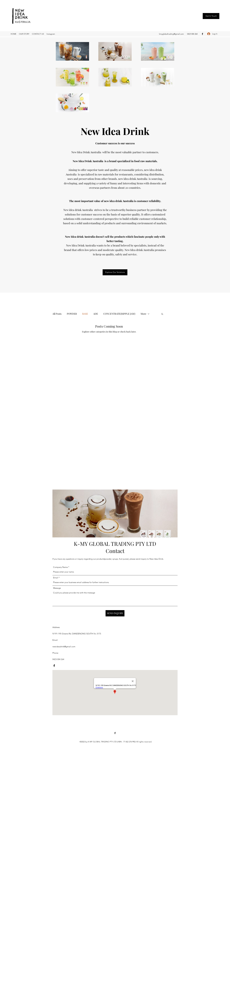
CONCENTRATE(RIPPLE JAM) (119, 313)
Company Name (60, 567)
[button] (211, 16)
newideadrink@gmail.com (63, 646)
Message (57, 588)
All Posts (56, 313)
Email (55, 578)
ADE (95, 313)
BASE (85, 313)
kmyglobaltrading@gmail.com (171, 34)
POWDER (72, 313)
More (143, 313)
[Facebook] (202, 34)
